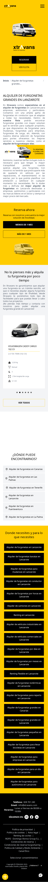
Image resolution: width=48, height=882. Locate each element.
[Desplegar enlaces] (5, 876)
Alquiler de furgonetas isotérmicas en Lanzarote (24, 684)
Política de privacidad (22, 829)
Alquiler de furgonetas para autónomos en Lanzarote (24, 783)
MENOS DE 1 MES (24, 224)
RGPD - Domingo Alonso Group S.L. (22, 838)
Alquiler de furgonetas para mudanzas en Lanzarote (24, 570)
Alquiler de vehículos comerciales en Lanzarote (24, 638)
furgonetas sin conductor (16, 115)
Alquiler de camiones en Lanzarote (24, 605)
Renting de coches (22, 835)
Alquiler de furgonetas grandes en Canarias (24, 709)
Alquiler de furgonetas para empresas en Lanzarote (24, 758)
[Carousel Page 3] (22, 392)
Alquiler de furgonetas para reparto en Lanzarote (24, 697)
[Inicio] (10, 6)
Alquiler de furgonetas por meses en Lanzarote (24, 663)
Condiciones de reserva (22, 841)
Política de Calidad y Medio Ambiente (22, 848)
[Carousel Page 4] (25, 392)
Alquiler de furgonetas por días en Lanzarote (24, 650)
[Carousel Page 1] (17, 392)
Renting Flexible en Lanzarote (24, 673)
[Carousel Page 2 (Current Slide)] (20, 392)
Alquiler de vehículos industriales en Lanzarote (24, 626)
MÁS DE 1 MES (24, 234)
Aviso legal (33, 832)
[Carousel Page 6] (31, 392)
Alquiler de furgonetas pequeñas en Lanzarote (24, 734)
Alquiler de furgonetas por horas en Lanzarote (24, 595)
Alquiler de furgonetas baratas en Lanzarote (24, 558)
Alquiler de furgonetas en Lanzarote (24, 547)
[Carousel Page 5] (28, 392)
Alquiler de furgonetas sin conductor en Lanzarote (24, 583)
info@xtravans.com (27, 805)
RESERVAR (24, 59)
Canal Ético (24, 851)
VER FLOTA (24, 67)
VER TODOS (24, 402)
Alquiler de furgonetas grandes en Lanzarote (24, 721)
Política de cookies (16, 832)
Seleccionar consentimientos (24, 857)
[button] (40, 875)
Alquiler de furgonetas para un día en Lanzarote (24, 771)
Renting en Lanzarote (24, 615)
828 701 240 (29, 802)
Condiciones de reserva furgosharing (22, 844)
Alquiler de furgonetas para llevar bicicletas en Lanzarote (24, 746)
